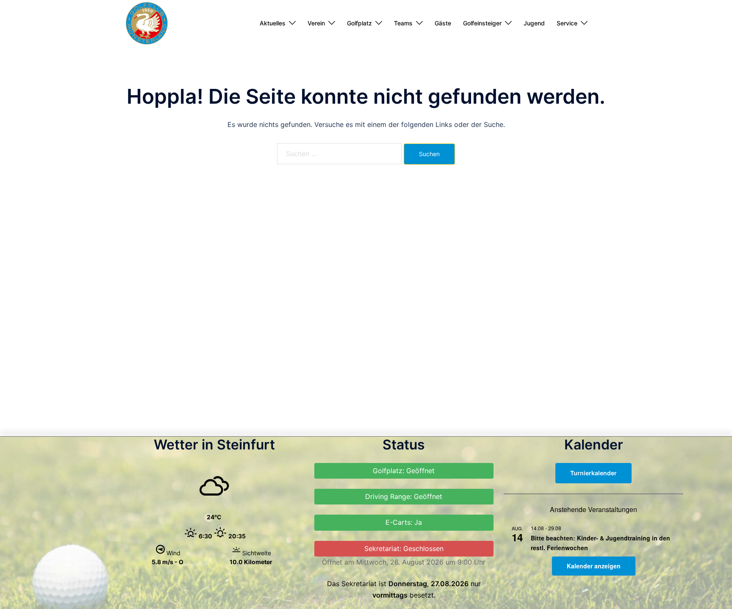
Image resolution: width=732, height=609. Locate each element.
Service (567, 23)
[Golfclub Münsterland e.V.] (147, 22)
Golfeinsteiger (482, 23)
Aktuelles (273, 23)
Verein (316, 23)
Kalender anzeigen (594, 566)
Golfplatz (359, 23)
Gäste (443, 23)
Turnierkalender (593, 473)
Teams (403, 23)
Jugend (534, 23)
